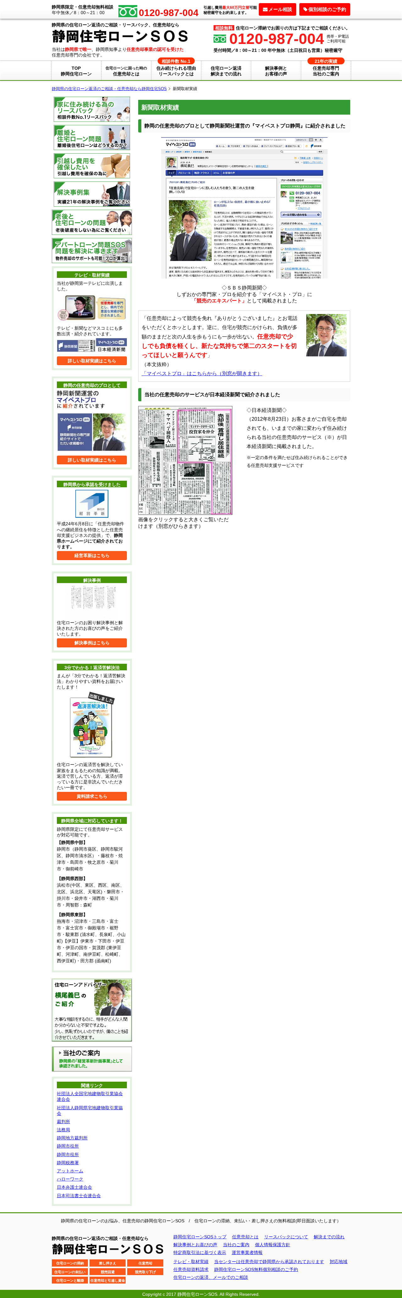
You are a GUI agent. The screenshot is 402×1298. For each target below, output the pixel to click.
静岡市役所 (68, 1146)
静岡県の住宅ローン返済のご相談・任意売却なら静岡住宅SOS (109, 88)
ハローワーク (70, 1179)
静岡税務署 (68, 1162)
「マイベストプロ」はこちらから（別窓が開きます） (202, 373)
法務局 (63, 1129)
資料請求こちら (92, 796)
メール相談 (280, 9)
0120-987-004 (276, 38)
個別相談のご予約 (327, 9)
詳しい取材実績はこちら (92, 360)
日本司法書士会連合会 (79, 1195)
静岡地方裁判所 (72, 1137)
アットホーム (70, 1170)
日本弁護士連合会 (74, 1187)
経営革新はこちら (92, 555)
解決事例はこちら (92, 642)
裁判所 (63, 1121)
